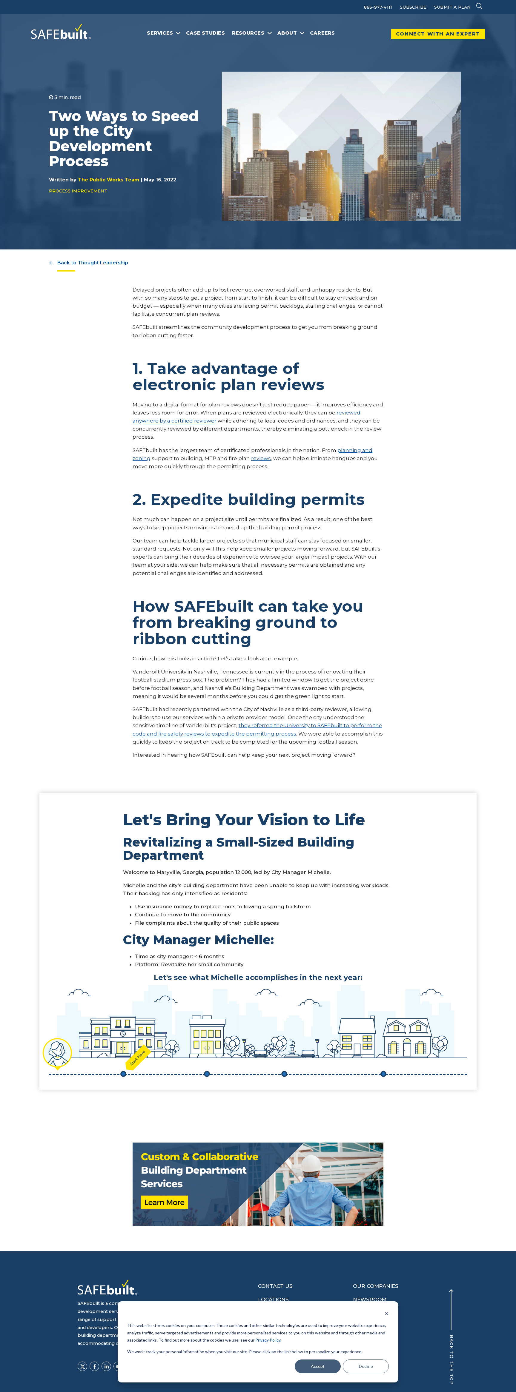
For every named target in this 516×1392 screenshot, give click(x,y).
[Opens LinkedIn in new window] (106, 1366)
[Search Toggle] (479, 7)
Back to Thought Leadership (92, 263)
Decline (366, 1366)
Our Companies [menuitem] (375, 1286)
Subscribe (413, 7)
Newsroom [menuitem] (369, 1299)
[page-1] (178, 33)
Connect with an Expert (438, 34)
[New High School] (123, 1074)
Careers (322, 33)
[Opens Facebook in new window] (94, 1366)
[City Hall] (207, 1074)
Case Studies (205, 33)
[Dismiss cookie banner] (387, 1314)
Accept (318, 1366)
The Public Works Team (108, 180)
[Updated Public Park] (284, 1074)
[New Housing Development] (383, 1074)
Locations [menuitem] (273, 1299)
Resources (248, 33)
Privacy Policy (267, 1339)
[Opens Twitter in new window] (82, 1366)
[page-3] (269, 33)
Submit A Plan (452, 7)
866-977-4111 (378, 7)
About (287, 33)
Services (160, 33)
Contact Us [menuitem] (275, 1286)
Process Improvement (78, 191)
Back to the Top (451, 1360)
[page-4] (302, 33)
